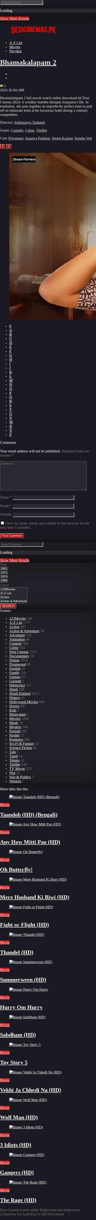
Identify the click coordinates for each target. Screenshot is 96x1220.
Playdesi (15, 51)
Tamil (13, 756)
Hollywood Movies (23, 702)
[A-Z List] (13, 593)
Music (13, 723)
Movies (14, 47)
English (15, 668)
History (14, 698)
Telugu (14, 760)
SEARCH (8, 606)
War (12, 773)
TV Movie (17, 769)
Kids (12, 710)
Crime (29, 130)
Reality (14, 735)
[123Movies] (13, 589)
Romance (16, 739)
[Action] (13, 597)
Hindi (13, 689)
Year (3, 564)
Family (14, 673)
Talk (12, 752)
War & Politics (20, 777)
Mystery (15, 727)
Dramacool (17, 664)
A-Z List (15, 43)
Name (6, 497)
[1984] (4, 581)
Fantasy (15, 677)
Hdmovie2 (17, 685)
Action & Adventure (24, 631)
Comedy (17, 130)
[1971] (4, 573)
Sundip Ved (83, 138)
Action (14, 627)
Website (6, 514)
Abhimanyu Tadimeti (29, 122)
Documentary (19, 656)
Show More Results (14, 18)
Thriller (41, 130)
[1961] (4, 569)
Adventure (17, 635)
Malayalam (17, 714)
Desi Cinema (18, 652)
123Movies (17, 618)
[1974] (4, 577)
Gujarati (15, 681)
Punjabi (15, 731)
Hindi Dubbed (20, 694)
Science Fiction (20, 748)
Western (15, 781)
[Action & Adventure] (13, 601)
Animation (17, 639)
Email (5, 506)
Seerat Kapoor (62, 138)
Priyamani (15, 138)
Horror (14, 706)
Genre (4, 585)
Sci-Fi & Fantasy (21, 744)
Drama (14, 660)
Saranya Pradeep (37, 138)
